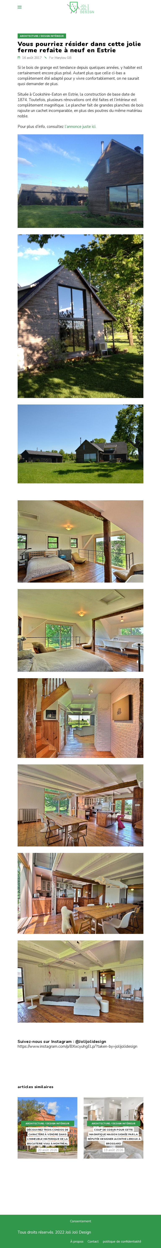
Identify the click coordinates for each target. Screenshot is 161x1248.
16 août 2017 (32, 58)
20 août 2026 (47, 1150)
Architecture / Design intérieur (42, 36)
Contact (93, 1241)
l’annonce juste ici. (80, 126)
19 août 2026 (113, 1150)
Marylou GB (63, 58)
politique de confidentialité (122, 1241)
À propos (76, 1241)
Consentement (80, 1221)
